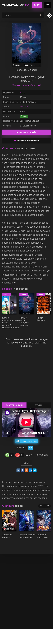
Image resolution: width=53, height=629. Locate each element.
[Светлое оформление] (49, 15)
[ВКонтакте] (18, 470)
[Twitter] (35, 470)
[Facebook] (22, 470)
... (39, 65)
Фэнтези (24, 106)
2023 (22, 92)
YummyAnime (15, 5)
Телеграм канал (29, 441)
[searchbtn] (40, 15)
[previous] (41, 506)
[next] (48, 506)
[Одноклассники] (26, 470)
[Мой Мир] (30, 470)
